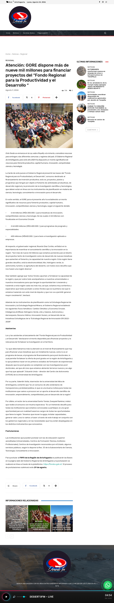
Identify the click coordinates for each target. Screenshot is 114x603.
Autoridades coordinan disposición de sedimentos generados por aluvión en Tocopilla (62, 526)
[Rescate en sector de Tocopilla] (81, 119)
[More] (56, 97)
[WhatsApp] (106, 2)
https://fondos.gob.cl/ (52, 464)
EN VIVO (108, 598)
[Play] (6, 597)
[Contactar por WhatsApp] (108, 585)
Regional (23, 54)
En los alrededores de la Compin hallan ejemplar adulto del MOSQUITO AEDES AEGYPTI (39, 526)
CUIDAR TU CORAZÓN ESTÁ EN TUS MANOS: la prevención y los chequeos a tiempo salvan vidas (98, 109)
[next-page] (11, 536)
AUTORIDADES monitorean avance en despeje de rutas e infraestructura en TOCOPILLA (16, 525)
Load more (91, 129)
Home (8, 54)
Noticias (15, 54)
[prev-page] (7, 536)
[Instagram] (103, 2)
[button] (105, 33)
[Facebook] (99, 2)
